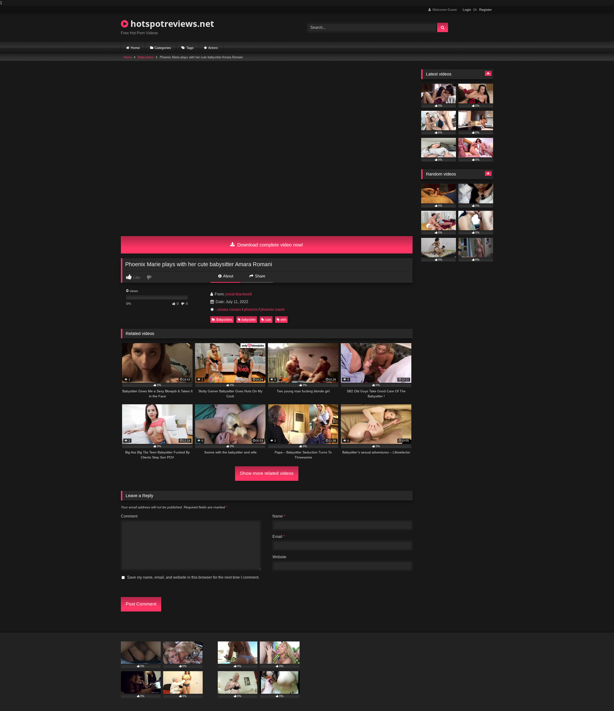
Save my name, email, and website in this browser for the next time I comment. (193, 577)
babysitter (248, 319)
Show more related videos (267, 473)
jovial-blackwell (238, 294)
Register (485, 10)
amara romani (229, 309)
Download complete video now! (269, 244)
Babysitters (146, 57)
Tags (190, 48)
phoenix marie (272, 309)
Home (135, 48)
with (283, 319)
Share (259, 276)
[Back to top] (599, 697)
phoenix (251, 309)
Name (278, 516)
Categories (162, 48)
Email (278, 537)
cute (268, 319)
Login (467, 10)
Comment (129, 516)
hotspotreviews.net (171, 23)
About (227, 276)
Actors (213, 48)
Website (279, 557)
